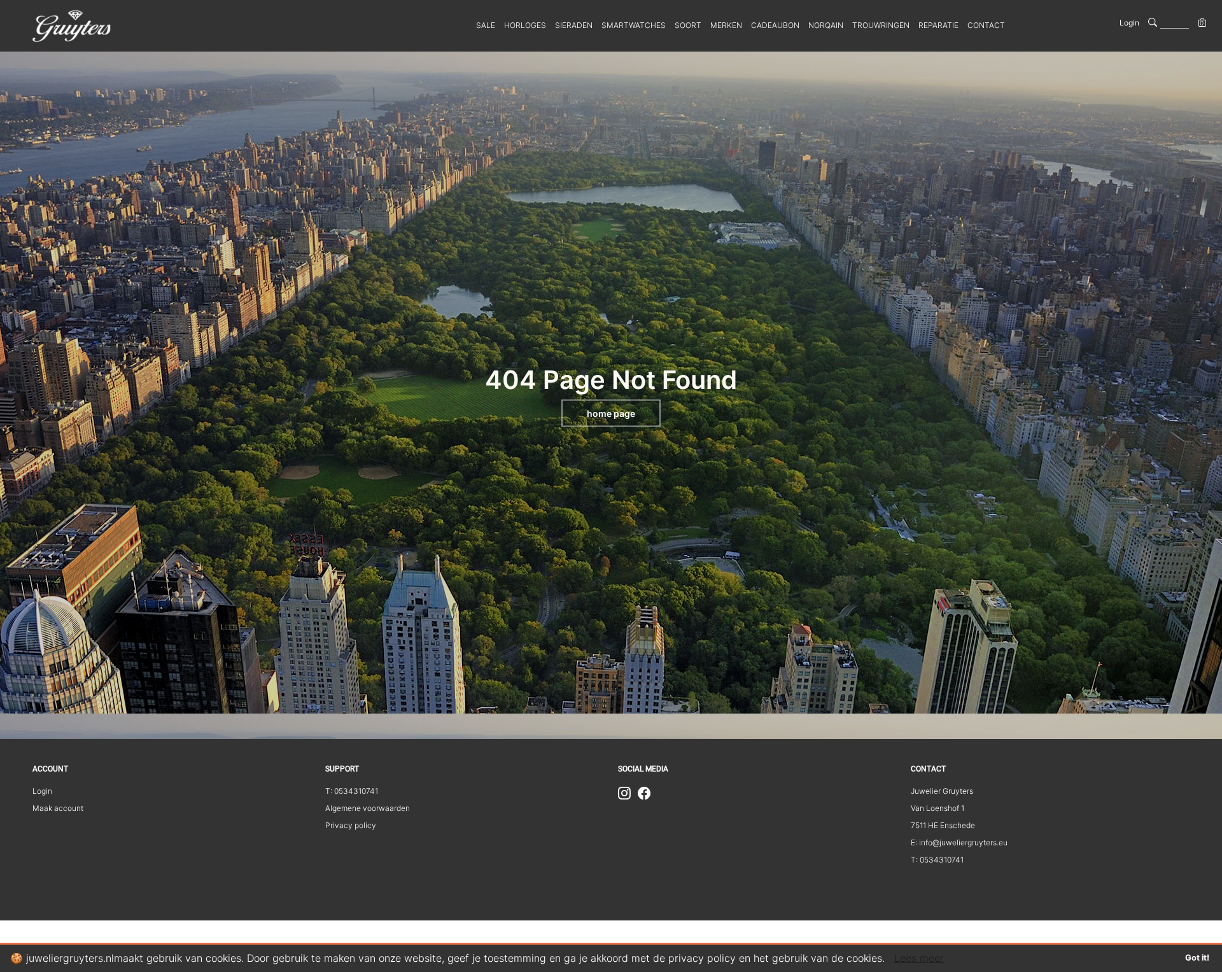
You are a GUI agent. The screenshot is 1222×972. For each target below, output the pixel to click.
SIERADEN (574, 25)
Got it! (1197, 957)
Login (1129, 22)
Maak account (57, 808)
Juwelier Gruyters (942, 791)
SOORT (688, 25)
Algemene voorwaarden (367, 808)
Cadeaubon (775, 25)
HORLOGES (525, 25)
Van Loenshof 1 (937, 808)
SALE (485, 25)
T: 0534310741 (351, 791)
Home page (611, 413)
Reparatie (938, 25)
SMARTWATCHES (633, 25)
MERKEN (726, 25)
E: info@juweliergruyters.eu (959, 842)
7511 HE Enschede (943, 825)
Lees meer (919, 958)
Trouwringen (880, 25)
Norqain (825, 25)
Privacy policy (350, 825)
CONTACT (986, 25)
